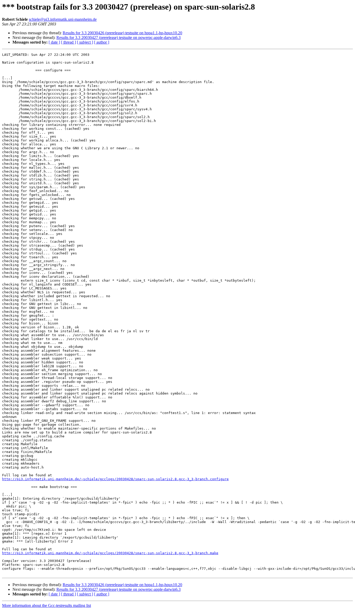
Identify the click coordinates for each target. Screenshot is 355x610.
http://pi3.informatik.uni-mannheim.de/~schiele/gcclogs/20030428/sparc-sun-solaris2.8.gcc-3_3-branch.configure (115, 479)
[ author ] (101, 42)
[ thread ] (68, 42)
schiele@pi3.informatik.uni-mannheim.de (63, 19)
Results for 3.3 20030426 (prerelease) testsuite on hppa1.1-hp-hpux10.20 (122, 33)
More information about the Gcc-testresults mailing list (46, 605)
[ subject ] (85, 42)
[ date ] (54, 42)
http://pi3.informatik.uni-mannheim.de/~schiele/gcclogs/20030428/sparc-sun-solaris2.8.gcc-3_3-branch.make (110, 553)
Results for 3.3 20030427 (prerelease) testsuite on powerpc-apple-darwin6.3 (118, 37)
